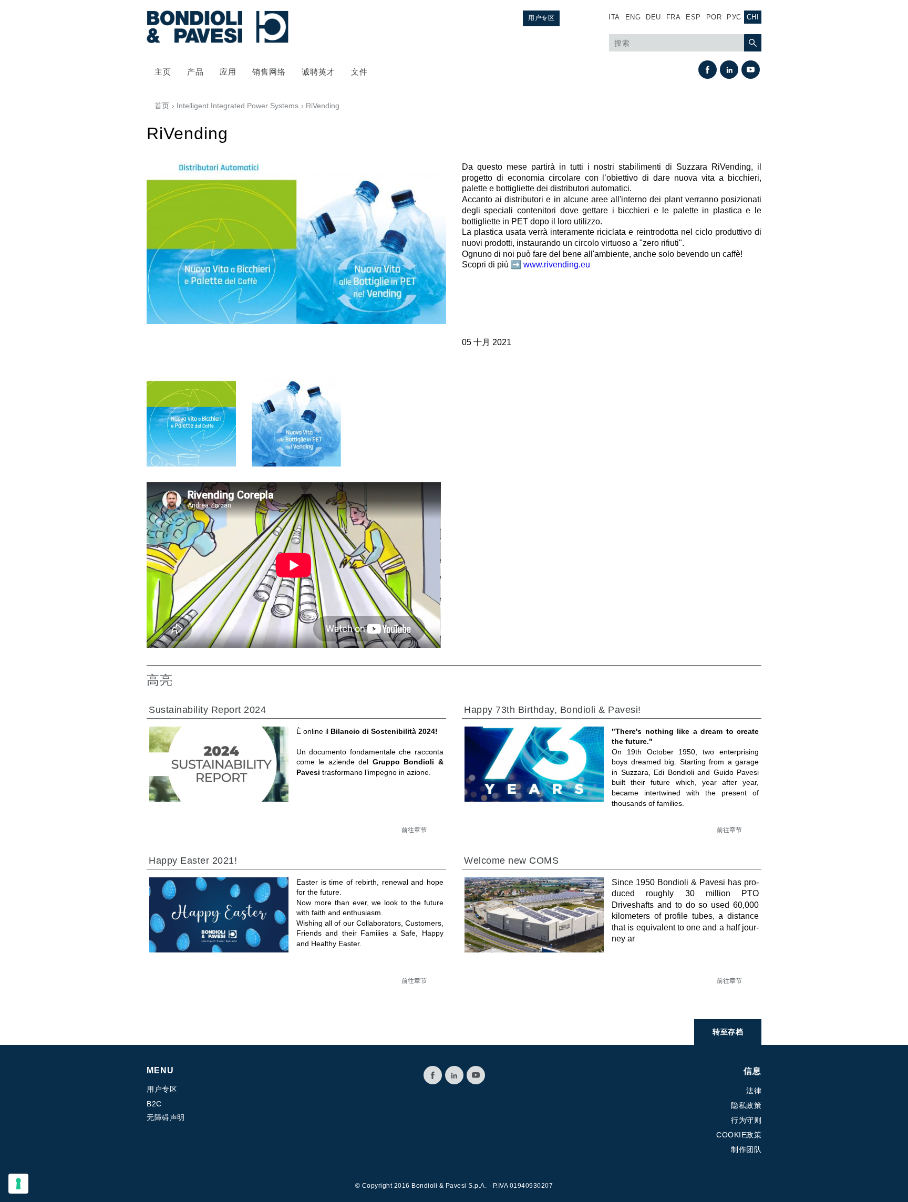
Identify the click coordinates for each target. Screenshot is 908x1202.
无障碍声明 (166, 1117)
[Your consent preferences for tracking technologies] (18, 1184)
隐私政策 (746, 1105)
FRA (673, 17)
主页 (162, 71)
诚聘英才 (318, 71)
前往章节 (414, 830)
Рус (734, 17)
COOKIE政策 (738, 1135)
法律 (753, 1090)
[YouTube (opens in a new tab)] (750, 69)
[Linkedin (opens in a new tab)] (729, 69)
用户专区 (541, 18)
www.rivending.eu (556, 264)
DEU (653, 17)
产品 (195, 71)
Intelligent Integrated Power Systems (237, 105)
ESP (693, 17)
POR (714, 17)
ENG (633, 17)
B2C (154, 1104)
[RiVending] (191, 421)
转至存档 (728, 1032)
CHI (753, 17)
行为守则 (746, 1120)
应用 (228, 71)
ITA (614, 17)
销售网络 (269, 71)
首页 (161, 105)
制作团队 (746, 1149)
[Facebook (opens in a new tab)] (707, 69)
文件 (359, 71)
